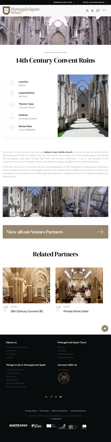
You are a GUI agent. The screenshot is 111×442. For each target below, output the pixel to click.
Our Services (11, 354)
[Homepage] (18, 10)
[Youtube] (60, 397)
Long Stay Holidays (65, 357)
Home (46, 52)
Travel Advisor (63, 370)
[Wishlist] (97, 10)
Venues (64, 52)
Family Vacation (12, 373)
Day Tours (62, 347)
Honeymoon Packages (15, 383)
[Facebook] (51, 397)
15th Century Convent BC (27, 311)
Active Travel (11, 376)
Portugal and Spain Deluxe (17, 347)
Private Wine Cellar (76, 311)
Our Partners (54, 52)
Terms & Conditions (60, 411)
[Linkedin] (46, 397)
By (55, 419)
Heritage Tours (12, 380)
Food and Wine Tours (14, 370)
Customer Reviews (78, 411)
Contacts (10, 357)
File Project (44, 411)
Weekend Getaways (66, 354)
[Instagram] (55, 397)
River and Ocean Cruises (16, 387)
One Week (62, 350)
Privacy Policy (31, 411)
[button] (87, 10)
